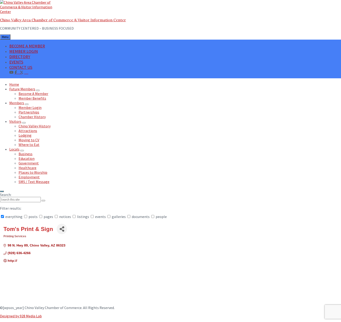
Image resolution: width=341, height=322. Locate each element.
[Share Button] (62, 229)
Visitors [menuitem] (15, 121)
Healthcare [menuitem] (27, 167)
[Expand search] (2, 191)
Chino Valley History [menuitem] (35, 126)
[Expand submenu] (38, 90)
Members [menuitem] (16, 103)
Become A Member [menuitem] (33, 93)
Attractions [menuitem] (28, 130)
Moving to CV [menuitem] (29, 140)
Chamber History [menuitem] (32, 116)
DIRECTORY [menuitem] (19, 56)
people (161, 216)
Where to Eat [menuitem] (29, 144)
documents (140, 216)
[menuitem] (26, 72)
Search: (5, 194)
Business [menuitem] (25, 154)
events (100, 216)
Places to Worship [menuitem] (33, 172)
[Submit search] (43, 200)
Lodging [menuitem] (25, 135)
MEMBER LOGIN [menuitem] (23, 51)
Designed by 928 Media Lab (21, 316)
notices (65, 216)
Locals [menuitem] (14, 149)
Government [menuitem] (29, 163)
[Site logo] (29, 11)
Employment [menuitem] (29, 177)
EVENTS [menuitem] (16, 62)
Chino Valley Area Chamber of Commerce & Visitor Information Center (63, 20)
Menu (5, 37)
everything (14, 216)
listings (83, 216)
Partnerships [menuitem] (29, 112)
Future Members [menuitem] (22, 89)
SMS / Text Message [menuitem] (34, 181)
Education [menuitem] (27, 158)
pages (48, 216)
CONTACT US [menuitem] (20, 67)
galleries (118, 216)
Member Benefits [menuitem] (32, 98)
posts (33, 216)
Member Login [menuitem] (30, 107)
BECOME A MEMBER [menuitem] (27, 46)
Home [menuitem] (14, 84)
